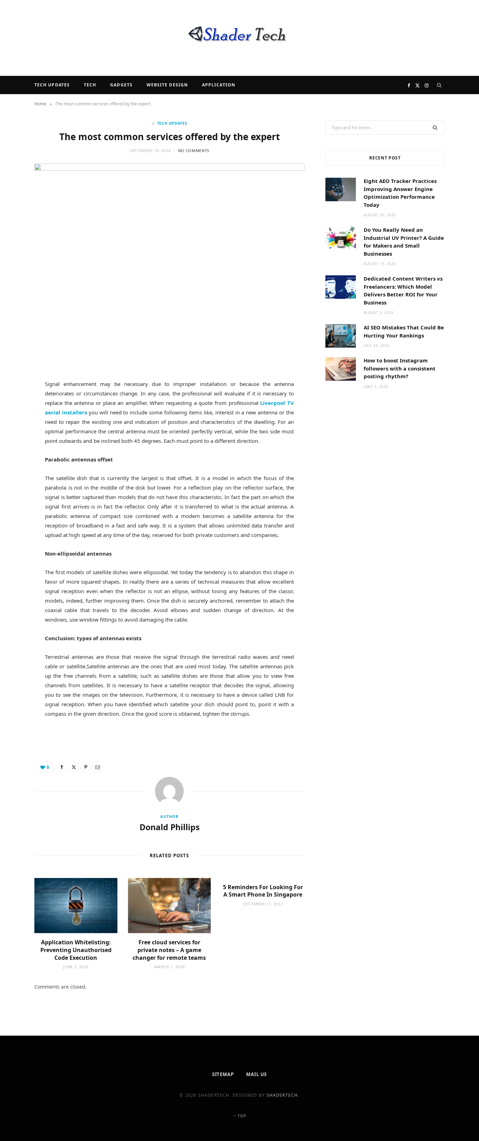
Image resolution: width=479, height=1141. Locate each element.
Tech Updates (52, 85)
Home (40, 104)
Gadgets (121, 85)
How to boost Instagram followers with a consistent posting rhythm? (400, 368)
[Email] (18, 461)
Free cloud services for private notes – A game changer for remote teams (169, 949)
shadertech (282, 1095)
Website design (167, 85)
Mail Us (256, 1074)
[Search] (439, 85)
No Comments (193, 150)
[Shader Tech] (239, 38)
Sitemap (223, 1074)
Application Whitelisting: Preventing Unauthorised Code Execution (76, 949)
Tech (90, 85)
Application (218, 85)
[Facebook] (18, 407)
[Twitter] (18, 425)
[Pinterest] (18, 443)
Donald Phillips (170, 827)
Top (241, 1116)
